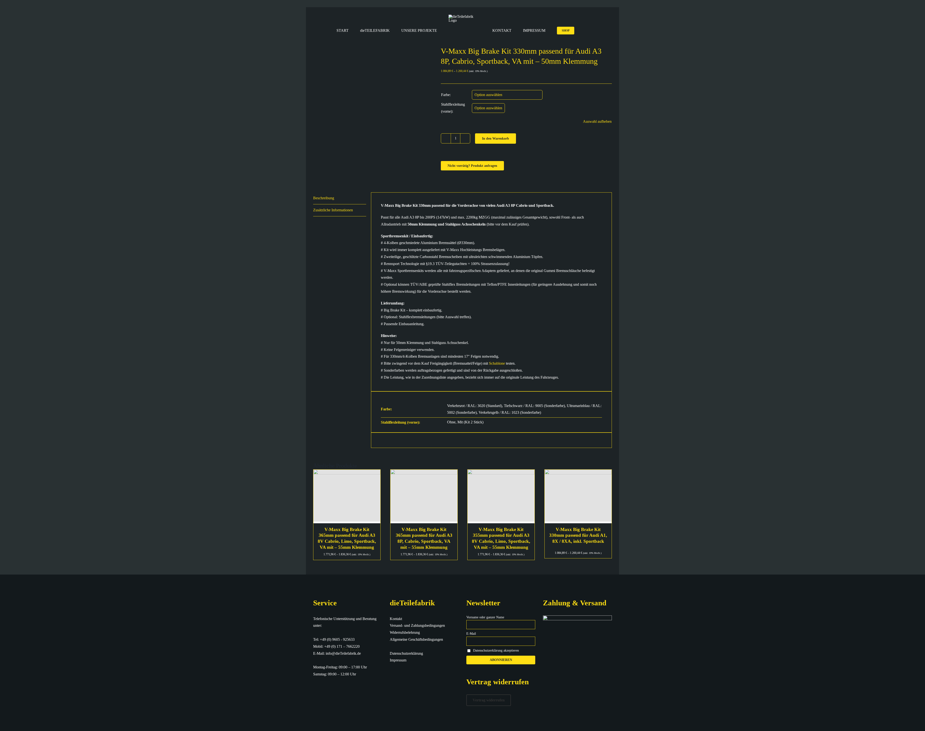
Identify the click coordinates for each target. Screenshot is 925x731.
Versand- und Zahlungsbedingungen (417, 625)
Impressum (398, 660)
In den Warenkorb (495, 138)
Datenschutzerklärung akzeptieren (496, 650)
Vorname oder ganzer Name (485, 617)
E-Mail (471, 633)
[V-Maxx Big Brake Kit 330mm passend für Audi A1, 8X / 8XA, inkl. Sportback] (578, 496)
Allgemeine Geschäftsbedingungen (416, 639)
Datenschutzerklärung (406, 653)
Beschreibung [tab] (323, 198)
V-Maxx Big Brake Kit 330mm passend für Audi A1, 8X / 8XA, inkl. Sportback (578, 535)
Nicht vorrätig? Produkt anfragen (472, 166)
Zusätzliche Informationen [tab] (333, 210)
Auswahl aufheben (597, 121)
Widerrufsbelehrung (405, 632)
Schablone (497, 363)
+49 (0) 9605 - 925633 (337, 639)
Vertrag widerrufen (489, 700)
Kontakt (396, 619)
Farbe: (446, 95)
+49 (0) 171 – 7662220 (342, 646)
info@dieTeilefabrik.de (343, 653)
